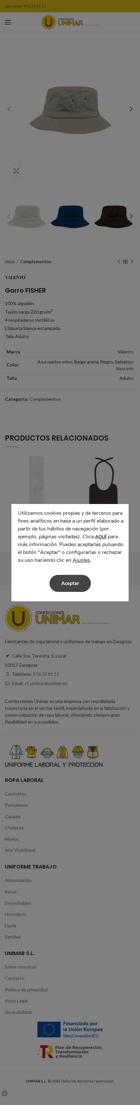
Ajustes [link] (81, 560)
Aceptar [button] (70, 583)
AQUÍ (100, 537)
